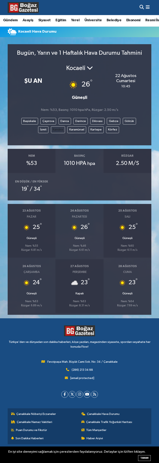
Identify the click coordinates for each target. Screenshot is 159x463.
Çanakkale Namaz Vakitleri (34, 422)
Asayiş (28, 20)
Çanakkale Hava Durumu (103, 414)
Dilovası (97, 121)
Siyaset (44, 20)
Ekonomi (133, 20)
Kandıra (58, 129)
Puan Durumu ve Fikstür (31, 430)
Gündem (10, 20)
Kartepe (96, 129)
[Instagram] (79, 394)
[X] (72, 394)
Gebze (113, 121)
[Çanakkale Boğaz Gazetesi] (23, 7)
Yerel (75, 20)
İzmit (43, 129)
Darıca (64, 121)
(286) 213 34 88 (82, 369)
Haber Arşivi (95, 438)
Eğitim (60, 20)
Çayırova (48, 121)
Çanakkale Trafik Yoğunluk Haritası (109, 422)
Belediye (114, 20)
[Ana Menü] (148, 7)
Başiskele (29, 121)
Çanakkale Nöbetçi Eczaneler (36, 414)
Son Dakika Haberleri (29, 438)
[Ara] (142, 7)
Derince (80, 121)
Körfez (112, 129)
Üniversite (93, 20)
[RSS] (94, 394)
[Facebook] (64, 394)
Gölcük (129, 121)
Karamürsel (76, 129)
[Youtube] (87, 394)
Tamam (144, 458)
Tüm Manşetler (96, 430)
